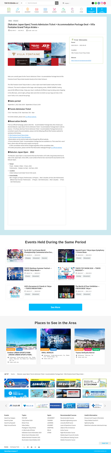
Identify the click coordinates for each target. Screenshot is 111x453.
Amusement (36, 258)
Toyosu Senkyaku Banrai (85, 353)
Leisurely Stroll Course (66, 423)
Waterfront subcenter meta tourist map (95, 425)
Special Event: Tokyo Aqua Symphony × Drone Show (89, 251)
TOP (7, 374)
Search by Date (8, 420)
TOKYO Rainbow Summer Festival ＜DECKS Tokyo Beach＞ (38, 269)
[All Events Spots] (23, 3)
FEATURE (18, 12)
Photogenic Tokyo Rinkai (29, 428)
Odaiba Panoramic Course (67, 440)
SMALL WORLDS (47, 353)
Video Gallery (25, 425)
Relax (10, 21)
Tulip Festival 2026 (27, 420)
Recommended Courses (67, 418)
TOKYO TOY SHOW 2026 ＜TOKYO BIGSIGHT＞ (88, 269)
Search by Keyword (9, 423)
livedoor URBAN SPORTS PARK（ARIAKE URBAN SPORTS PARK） (20, 354)
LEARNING (45, 12)
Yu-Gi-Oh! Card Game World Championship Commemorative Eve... (38, 251)
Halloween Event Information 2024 (31, 432)
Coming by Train (14, 447)
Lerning (79, 276)
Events (13, 374)
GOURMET (54, 12)
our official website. (31, 117)
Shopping (28, 258)
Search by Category (9, 418)
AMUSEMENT (28, 12)
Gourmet (45, 258)
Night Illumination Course (67, 432)
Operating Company (10, 451)
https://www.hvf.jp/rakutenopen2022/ (81, 60)
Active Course (64, 430)
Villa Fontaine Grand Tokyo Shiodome (20, 137)
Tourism (16, 21)
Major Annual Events (10, 425)
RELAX (72, 12)
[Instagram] (102, 3)
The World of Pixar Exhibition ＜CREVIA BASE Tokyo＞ (87, 287)
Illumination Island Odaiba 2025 (31, 440)
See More (55, 307)
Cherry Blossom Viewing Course (69, 437)
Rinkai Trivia (25, 423)
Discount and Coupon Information (94, 418)
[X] (93, 3)
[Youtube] (105, 3)
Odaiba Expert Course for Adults (69, 435)
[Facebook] (99, 3)
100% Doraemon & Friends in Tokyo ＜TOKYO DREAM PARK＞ (37, 287)
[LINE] (96, 3)
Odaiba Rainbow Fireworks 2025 (31, 437)
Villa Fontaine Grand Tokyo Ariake (18, 135)
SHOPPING (63, 12)
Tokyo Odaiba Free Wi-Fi (91, 420)
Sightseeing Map (89, 423)
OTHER (81, 12)
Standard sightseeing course (68, 420)
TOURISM (36, 12)
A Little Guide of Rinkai (28, 430)
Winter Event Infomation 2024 (30, 435)
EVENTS (9, 12)
